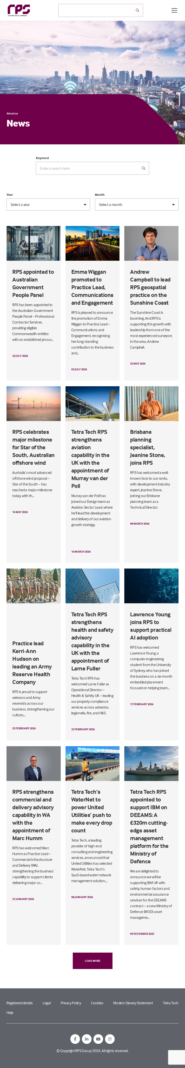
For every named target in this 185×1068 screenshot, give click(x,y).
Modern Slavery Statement (133, 1002)
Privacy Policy (71, 1002)
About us (12, 113)
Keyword (42, 158)
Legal (47, 1002)
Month (100, 195)
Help (10, 1012)
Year (10, 195)
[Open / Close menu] (174, 10)
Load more (92, 961)
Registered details (20, 1002)
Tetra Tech (170, 1002)
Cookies (97, 1002)
